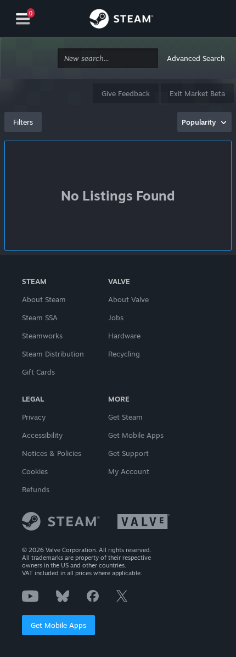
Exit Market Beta (197, 93)
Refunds (35, 489)
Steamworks (42, 335)
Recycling (124, 353)
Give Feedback (126, 93)
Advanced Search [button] (196, 58)
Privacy (34, 417)
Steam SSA (40, 317)
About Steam (44, 299)
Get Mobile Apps (58, 625)
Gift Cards (38, 372)
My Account (128, 471)
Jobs (115, 317)
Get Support (128, 453)
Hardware (124, 335)
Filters (23, 122)
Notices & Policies (51, 453)
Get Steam (125, 417)
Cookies (35, 471)
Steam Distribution (53, 353)
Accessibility (42, 435)
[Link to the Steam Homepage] (121, 20)
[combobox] (107, 58)
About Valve (128, 299)
